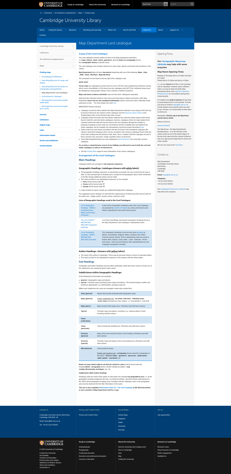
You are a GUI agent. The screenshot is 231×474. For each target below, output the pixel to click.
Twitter (120, 422)
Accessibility (44, 455)
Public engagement (164, 453)
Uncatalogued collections (52, 76)
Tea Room (179, 145)
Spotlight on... (162, 456)
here (114, 103)
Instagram (121, 419)
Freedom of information (48, 458)
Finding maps (90, 13)
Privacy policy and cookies (49, 460)
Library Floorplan (163, 125)
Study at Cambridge (76, 4)
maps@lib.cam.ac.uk (180, 105)
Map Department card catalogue (55, 92)
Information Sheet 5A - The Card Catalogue (116, 388)
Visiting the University (126, 459)
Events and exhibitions (49, 140)
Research (72, 30)
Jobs (120, 453)
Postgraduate (84, 450)
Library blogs (123, 415)
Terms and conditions (47, 465)
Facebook (121, 426)
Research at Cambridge (120, 4)
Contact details (46, 145)
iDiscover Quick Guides (133, 113)
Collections (48, 13)
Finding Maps (92, 151)
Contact (43, 35)
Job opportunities (163, 415)
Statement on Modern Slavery (50, 463)
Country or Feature (120, 208)
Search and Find (129, 30)
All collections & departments (65, 13)
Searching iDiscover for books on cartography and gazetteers (54, 87)
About (160, 30)
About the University (97, 4)
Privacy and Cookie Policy (88, 415)
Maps (80, 13)
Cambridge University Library (51, 46)
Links (42, 130)
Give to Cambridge (125, 450)
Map (119, 456)
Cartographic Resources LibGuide (173, 189)
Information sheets (47, 135)
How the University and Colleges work (132, 447)
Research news (163, 447)
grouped (140, 232)
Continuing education (87, 453)
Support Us (174, 30)
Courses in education (86, 459)
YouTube (121, 430)
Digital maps (45, 125)
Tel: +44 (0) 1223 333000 (49, 425)
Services (43, 114)
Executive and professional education (92, 456)
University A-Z (45, 467)
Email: (42, 421)
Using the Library (55, 30)
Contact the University (47, 453)
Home (41, 13)
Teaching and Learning (92, 30)
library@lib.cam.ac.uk (52, 421)
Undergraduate (84, 447)
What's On (112, 30)
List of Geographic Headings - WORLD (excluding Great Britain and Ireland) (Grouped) (88, 210)
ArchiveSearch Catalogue (52, 96)
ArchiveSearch (124, 139)
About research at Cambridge (168, 450)
